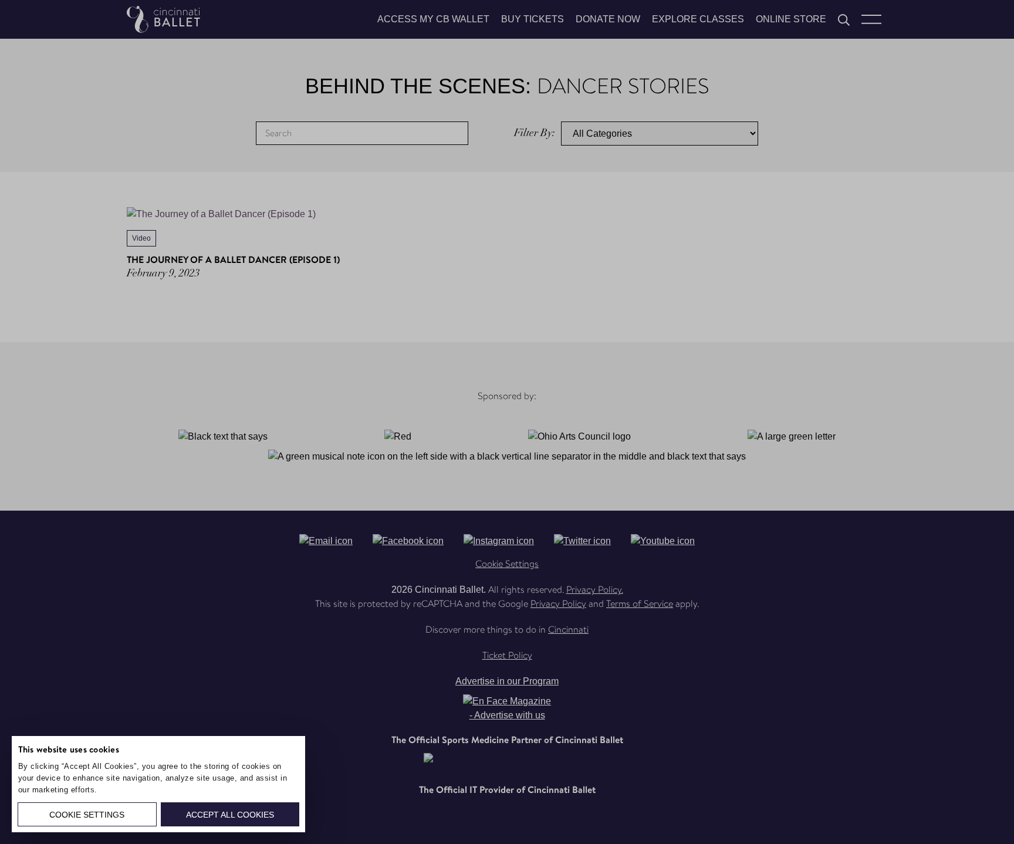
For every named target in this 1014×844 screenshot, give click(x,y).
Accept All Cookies (230, 814)
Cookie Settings (86, 814)
